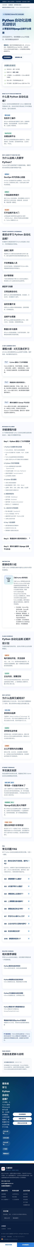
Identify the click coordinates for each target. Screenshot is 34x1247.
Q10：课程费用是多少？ (13, 939)
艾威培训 (10, 5)
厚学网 (9, 1228)
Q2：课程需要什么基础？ (13, 879)
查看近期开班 (22, 1118)
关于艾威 (25, 1202)
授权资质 (25, 1196)
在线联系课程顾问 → (6, 1186)
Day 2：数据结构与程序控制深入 (15, 539)
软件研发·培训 (17, 5)
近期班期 (3, 1196)
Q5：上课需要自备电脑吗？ (14, 901)
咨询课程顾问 (7, 57)
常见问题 (14, 1196)
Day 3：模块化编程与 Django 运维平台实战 (16, 547)
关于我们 (3, 1236)
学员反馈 (25, 1199)
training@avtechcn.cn (7, 1183)
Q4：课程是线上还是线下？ (14, 894)
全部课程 (3, 1194)
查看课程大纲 (18, 57)
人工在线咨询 (15, 1199)
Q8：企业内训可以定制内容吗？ (15, 924)
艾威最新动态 (26, 1205)
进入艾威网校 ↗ (5, 1199)
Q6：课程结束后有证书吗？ (14, 909)
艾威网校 (3, 1228)
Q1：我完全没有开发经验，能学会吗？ (16, 862)
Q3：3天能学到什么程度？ (13, 886)
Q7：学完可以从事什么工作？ (14, 916)
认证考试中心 (15, 1194)
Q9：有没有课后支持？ (12, 931)
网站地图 (9, 1236)
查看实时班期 (8, 1244)
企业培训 (25, 1194)
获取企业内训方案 (22, 1123)
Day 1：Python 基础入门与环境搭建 (17, 441)
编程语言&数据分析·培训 (8, 7)
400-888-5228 (5, 1181)
